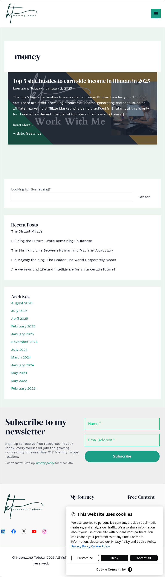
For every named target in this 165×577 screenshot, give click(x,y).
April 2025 (19, 318)
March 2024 (21, 357)
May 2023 (19, 373)
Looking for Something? (31, 189)
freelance (33, 133)
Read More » (23, 125)
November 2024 (24, 342)
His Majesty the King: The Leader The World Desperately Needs (63, 260)
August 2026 (21, 303)
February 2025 (23, 326)
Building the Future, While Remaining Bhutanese (51, 241)
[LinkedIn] (3, 531)
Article (18, 133)
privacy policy (45, 463)
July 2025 (19, 311)
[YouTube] (34, 531)
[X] (23, 531)
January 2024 (22, 365)
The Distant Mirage (27, 231)
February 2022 (23, 388)
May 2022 (19, 381)
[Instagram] (44, 531)
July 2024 (19, 349)
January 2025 (22, 334)
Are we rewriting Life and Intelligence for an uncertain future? (63, 269)
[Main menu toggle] (156, 13)
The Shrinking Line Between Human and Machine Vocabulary (62, 250)
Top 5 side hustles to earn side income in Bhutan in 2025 (81, 81)
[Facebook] (13, 531)
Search (144, 197)
